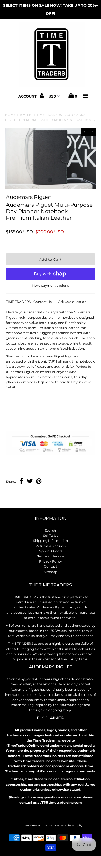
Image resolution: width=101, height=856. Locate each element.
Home (10, 115)
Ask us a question (72, 302)
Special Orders (50, 551)
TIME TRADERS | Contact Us (29, 302)
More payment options (50, 286)
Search (50, 530)
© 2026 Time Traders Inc (36, 825)
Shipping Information (50, 541)
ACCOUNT (28, 96)
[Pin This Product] (39, 482)
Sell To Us (50, 535)
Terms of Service (50, 556)
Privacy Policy (50, 561)
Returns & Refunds (51, 546)
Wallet (26, 115)
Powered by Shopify (68, 825)
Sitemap (50, 572)
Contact (50, 566)
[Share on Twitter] (30, 482)
